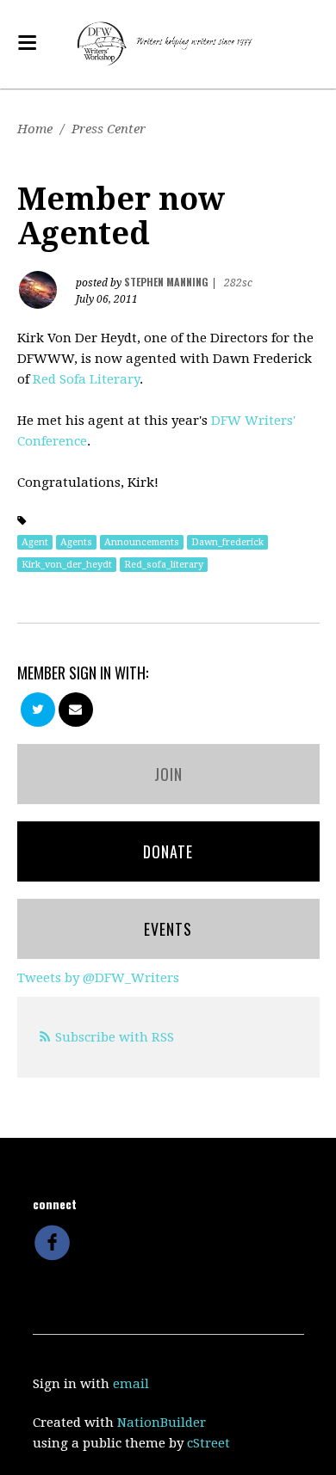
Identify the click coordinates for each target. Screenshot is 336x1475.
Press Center (109, 129)
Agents (76, 542)
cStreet (208, 1443)
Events (168, 929)
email (131, 1384)
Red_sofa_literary (163, 564)
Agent (35, 542)
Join (168, 774)
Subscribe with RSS (114, 1037)
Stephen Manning (166, 281)
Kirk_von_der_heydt (67, 564)
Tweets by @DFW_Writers (98, 978)
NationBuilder (161, 1422)
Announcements (141, 542)
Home (35, 129)
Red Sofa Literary (86, 379)
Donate (168, 851)
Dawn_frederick (227, 542)
